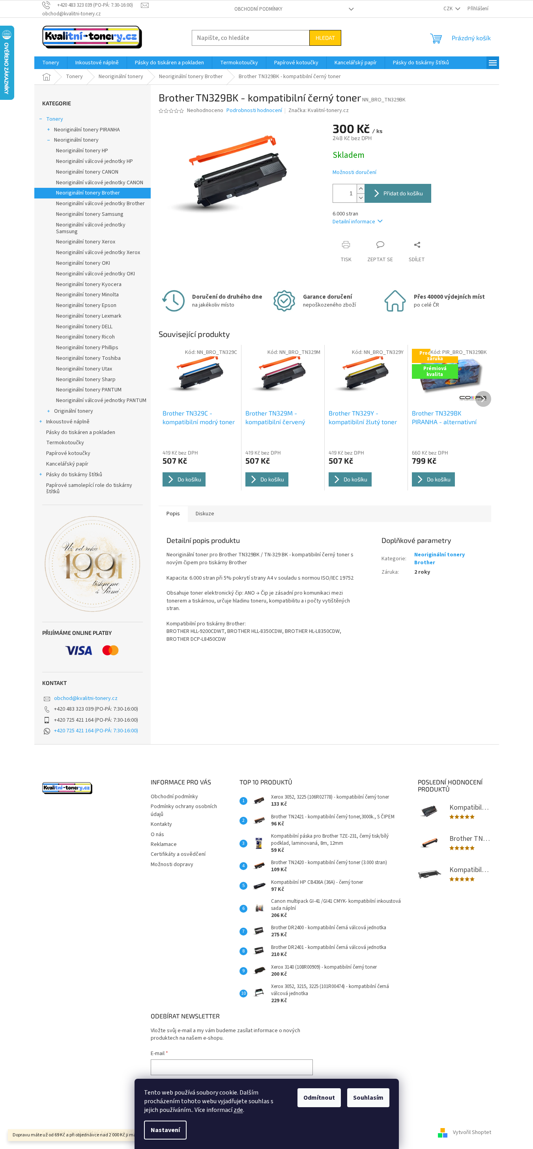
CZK (448, 8)
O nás (157, 834)
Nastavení (165, 1130)
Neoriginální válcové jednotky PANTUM (101, 400)
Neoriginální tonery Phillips (87, 348)
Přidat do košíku (403, 193)
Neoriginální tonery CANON (87, 172)
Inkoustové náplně (68, 422)
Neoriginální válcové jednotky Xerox (98, 252)
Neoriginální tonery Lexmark (89, 316)
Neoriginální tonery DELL (84, 327)
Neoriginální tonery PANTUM (89, 390)
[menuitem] (50, 62)
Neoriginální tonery (76, 140)
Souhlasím (368, 1097)
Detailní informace (354, 222)
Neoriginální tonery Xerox (85, 242)
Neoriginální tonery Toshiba (88, 358)
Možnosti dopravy (172, 864)
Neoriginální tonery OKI (83, 263)
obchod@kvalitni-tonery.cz (86, 698)
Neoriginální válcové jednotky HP (94, 161)
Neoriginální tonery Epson (86, 305)
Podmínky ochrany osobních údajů (184, 810)
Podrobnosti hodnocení (254, 110)
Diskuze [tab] (205, 514)
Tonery (54, 119)
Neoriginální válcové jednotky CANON (99, 183)
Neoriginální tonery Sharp (86, 380)
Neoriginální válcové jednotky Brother (100, 204)
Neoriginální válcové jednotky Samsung (90, 228)
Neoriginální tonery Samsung (89, 214)
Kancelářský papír (67, 464)
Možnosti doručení (354, 172)
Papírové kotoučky (68, 453)
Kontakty (161, 824)
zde (238, 1110)
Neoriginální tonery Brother (88, 193)
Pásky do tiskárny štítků (74, 475)
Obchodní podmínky (258, 9)
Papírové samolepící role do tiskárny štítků (89, 488)
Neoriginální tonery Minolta (87, 295)
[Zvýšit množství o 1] (361, 188)
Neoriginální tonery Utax (84, 369)
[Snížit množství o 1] (361, 197)
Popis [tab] (173, 514)
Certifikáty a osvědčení (178, 854)
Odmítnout (319, 1097)
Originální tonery (73, 411)
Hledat (325, 37)
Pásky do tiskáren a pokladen (80, 432)
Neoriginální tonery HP (82, 151)
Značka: (318, 110)
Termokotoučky (65, 443)
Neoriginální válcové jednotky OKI (95, 274)
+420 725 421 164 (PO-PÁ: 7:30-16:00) (96, 731)
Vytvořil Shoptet (472, 1133)
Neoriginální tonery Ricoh (85, 337)
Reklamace (164, 844)
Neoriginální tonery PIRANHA (87, 130)
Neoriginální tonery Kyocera (89, 284)
